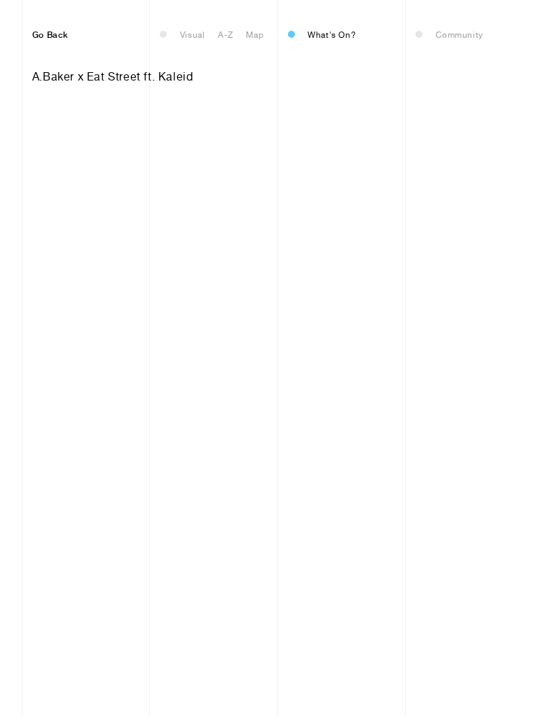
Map (254, 35)
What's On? (332, 35)
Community (459, 35)
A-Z (225, 35)
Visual (192, 35)
